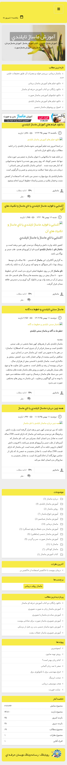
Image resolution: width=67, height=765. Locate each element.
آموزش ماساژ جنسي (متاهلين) (43, 534)
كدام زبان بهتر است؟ (51, 660)
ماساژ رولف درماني (33, 586)
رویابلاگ (44, 754)
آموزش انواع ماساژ (48, 514)
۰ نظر (22, 196)
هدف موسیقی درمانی (51, 683)
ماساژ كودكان (50, 549)
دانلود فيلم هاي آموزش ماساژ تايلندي (44, 101)
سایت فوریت (55, 689)
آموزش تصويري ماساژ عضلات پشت (45, 632)
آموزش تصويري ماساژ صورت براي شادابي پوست (39, 621)
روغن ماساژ (51, 509)
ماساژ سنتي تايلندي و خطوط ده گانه (44, 309)
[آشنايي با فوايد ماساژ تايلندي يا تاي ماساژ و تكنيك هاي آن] (33, 231)
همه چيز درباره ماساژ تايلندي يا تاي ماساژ (40, 408)
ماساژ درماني (50, 524)
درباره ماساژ (51, 499)
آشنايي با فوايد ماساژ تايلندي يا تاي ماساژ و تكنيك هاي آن (33, 207)
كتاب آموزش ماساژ (48, 554)
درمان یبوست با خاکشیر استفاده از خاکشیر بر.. (40, 570)
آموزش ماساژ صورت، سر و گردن (42, 539)
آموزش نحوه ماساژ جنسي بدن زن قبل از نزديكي (39, 627)
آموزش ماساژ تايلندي (33, 36)
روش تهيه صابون (53, 654)
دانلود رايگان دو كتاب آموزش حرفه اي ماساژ (41, 89)
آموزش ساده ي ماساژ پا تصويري (46, 615)
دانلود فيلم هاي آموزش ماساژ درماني (44, 83)
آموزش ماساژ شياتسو (47, 519)
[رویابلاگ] (56, 753)
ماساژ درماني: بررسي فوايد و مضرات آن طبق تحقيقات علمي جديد (35, 75)
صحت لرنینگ (55, 677)
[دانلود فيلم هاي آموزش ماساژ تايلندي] (45, 139)
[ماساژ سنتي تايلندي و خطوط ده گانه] (45, 324)
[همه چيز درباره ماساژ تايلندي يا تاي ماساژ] (43, 423)
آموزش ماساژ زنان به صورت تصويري (44, 609)
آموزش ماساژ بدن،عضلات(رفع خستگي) (39, 529)
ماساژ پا (52, 544)
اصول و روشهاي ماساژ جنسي (47, 107)
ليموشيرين (56, 648)
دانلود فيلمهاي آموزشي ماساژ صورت (44, 95)
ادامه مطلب (21, 190)
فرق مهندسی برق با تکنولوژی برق (46, 671)
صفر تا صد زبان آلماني (51, 666)
